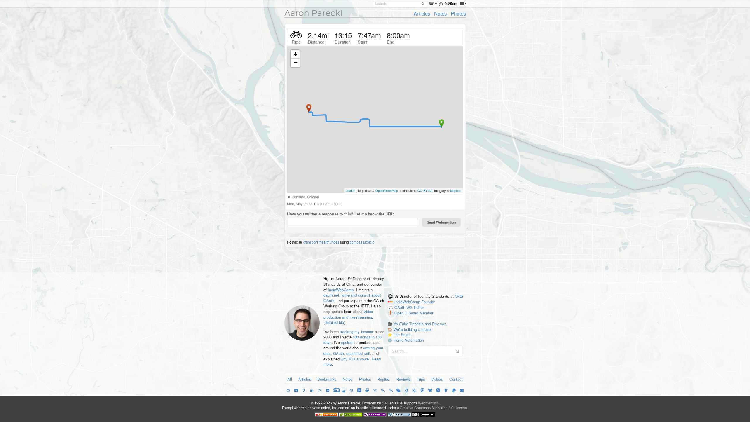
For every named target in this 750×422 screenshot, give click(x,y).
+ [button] (295, 54)
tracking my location (357, 331)
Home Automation (408, 340)
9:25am (451, 3)
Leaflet (350, 190)
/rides (334, 241)
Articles (422, 13)
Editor (419, 307)
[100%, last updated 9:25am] (462, 3)
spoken (347, 342)
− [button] (295, 63)
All (289, 379)
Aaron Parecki (313, 13)
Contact (456, 379)
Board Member (420, 313)
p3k (385, 402)
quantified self (358, 353)
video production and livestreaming (348, 314)
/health (324, 241)
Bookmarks (327, 379)
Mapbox (455, 190)
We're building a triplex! (413, 329)
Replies (383, 379)
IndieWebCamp (341, 289)
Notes (440, 13)
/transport (310, 241)
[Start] (441, 123)
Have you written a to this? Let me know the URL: (340, 214)
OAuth (338, 353)
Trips (421, 379)
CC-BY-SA (424, 190)
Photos (458, 13)
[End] (308, 108)
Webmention (428, 402)
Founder (428, 301)
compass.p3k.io (362, 241)
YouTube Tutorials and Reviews (419, 323)
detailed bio (334, 322)
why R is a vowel (355, 359)
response (330, 214)
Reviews (403, 379)
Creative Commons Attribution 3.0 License (433, 407)
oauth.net (331, 295)
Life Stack (402, 334)
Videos (437, 379)
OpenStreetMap (386, 190)
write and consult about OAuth (352, 297)
